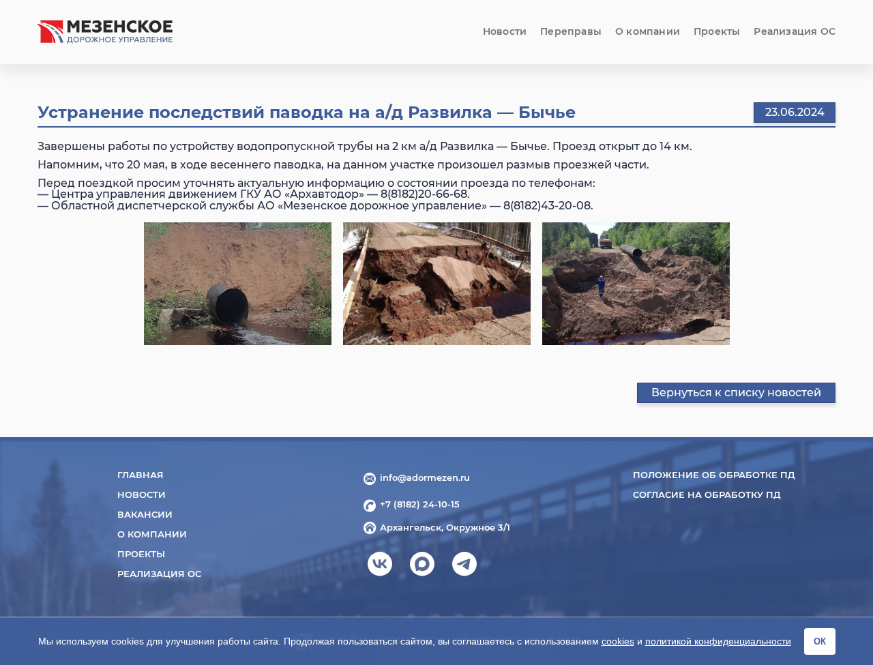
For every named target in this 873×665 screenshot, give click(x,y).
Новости (505, 31)
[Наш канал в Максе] (422, 568)
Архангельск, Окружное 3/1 (445, 527)
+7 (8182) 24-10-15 (420, 504)
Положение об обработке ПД (714, 474)
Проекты (717, 31)
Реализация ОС (794, 31)
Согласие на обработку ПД (707, 494)
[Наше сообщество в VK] (380, 568)
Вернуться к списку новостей (736, 392)
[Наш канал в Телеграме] (464, 568)
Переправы (571, 31)
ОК (820, 641)
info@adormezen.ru (425, 477)
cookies (618, 641)
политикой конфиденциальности (718, 641)
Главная (140, 474)
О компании (647, 31)
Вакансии (145, 514)
